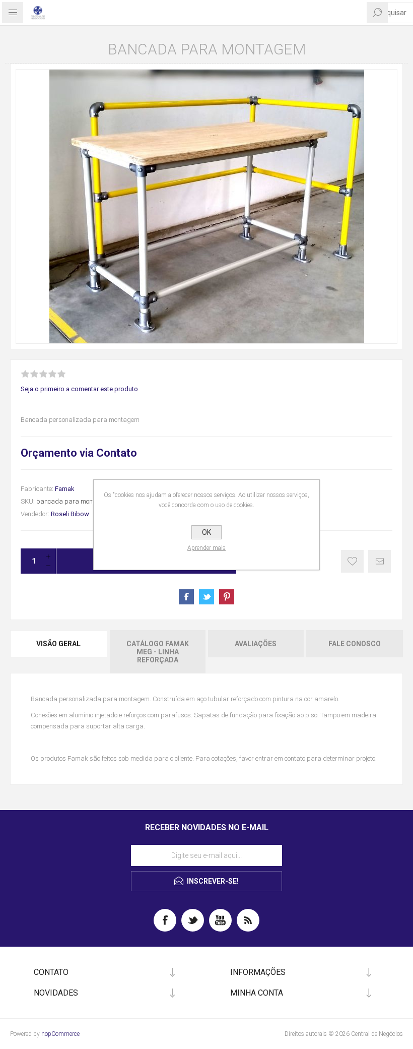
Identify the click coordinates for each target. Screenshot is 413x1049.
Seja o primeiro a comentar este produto (79, 389)
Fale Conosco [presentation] (354, 644)
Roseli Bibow (70, 514)
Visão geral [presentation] (58, 644)
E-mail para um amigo (379, 561)
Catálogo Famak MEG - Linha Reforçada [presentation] (157, 652)
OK (206, 532)
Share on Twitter (206, 596)
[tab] (59, 651)
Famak (65, 488)
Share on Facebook (186, 596)
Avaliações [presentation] (256, 644)
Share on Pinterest (226, 596)
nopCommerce (60, 1033)
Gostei (352, 561)
